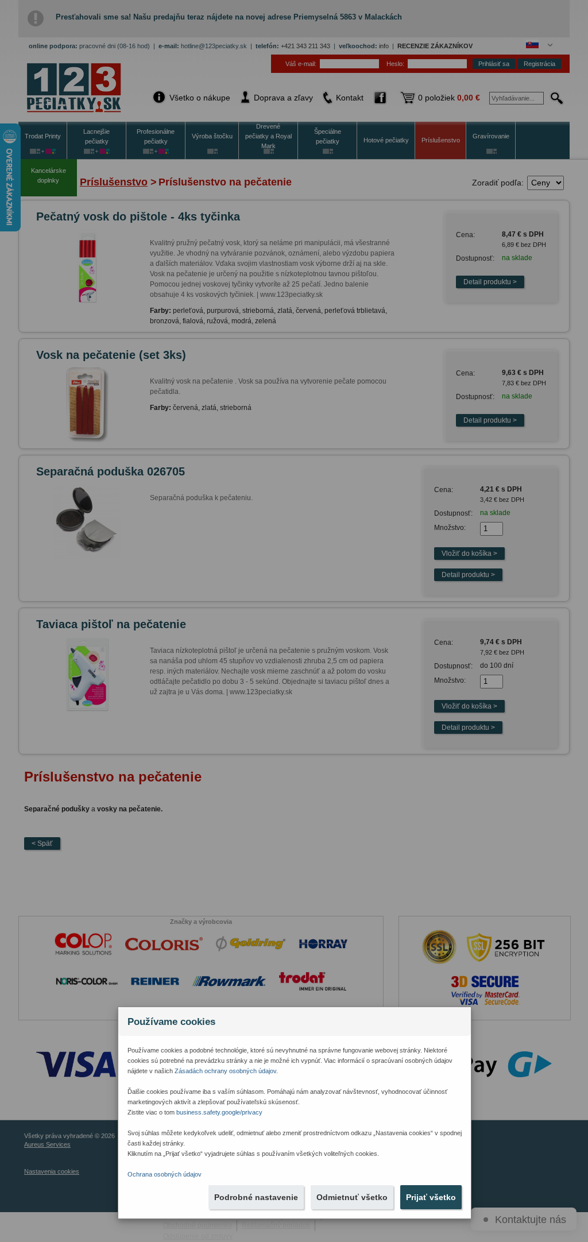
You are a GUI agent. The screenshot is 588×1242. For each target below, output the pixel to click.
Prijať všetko (431, 1197)
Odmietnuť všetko (352, 1197)
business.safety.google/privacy (219, 1112)
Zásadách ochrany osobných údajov (225, 1070)
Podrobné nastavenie (256, 1197)
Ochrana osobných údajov (164, 1174)
